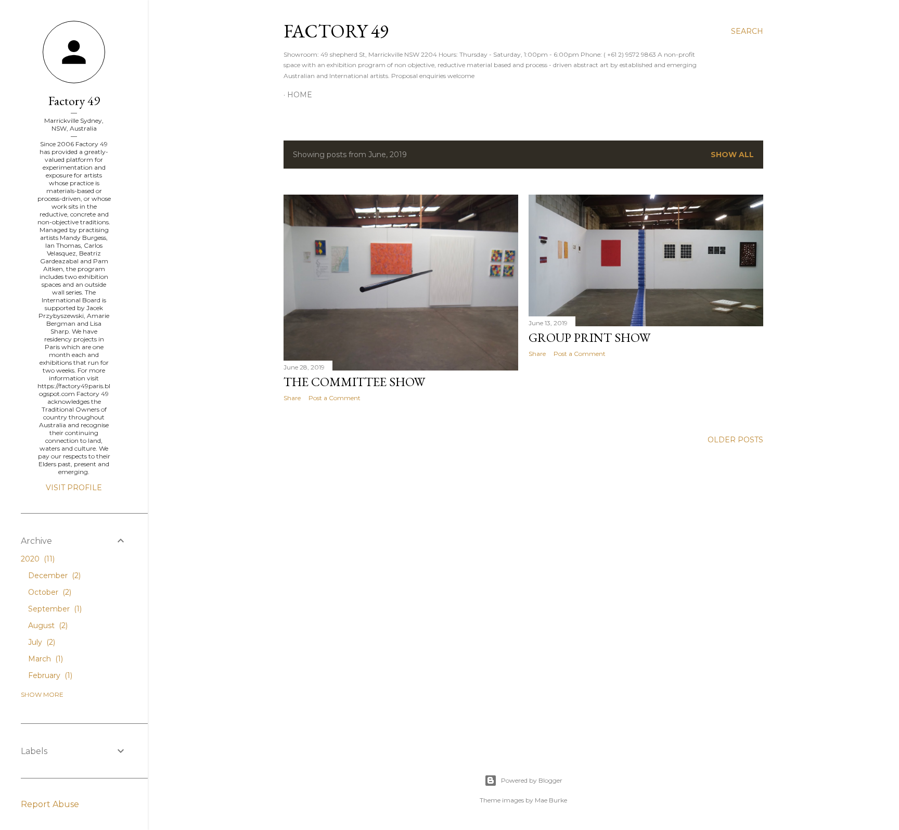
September (54, 609)
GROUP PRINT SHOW (589, 337)
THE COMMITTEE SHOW (354, 382)
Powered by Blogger (531, 780)
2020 (37, 559)
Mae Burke (551, 800)
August (47, 625)
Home (299, 94)
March (44, 658)
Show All (732, 154)
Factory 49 (336, 31)
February (49, 675)
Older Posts (735, 439)
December (53, 575)
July (40, 642)
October (48, 592)
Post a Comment (335, 398)
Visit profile (74, 487)
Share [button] (292, 398)
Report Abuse (50, 804)
